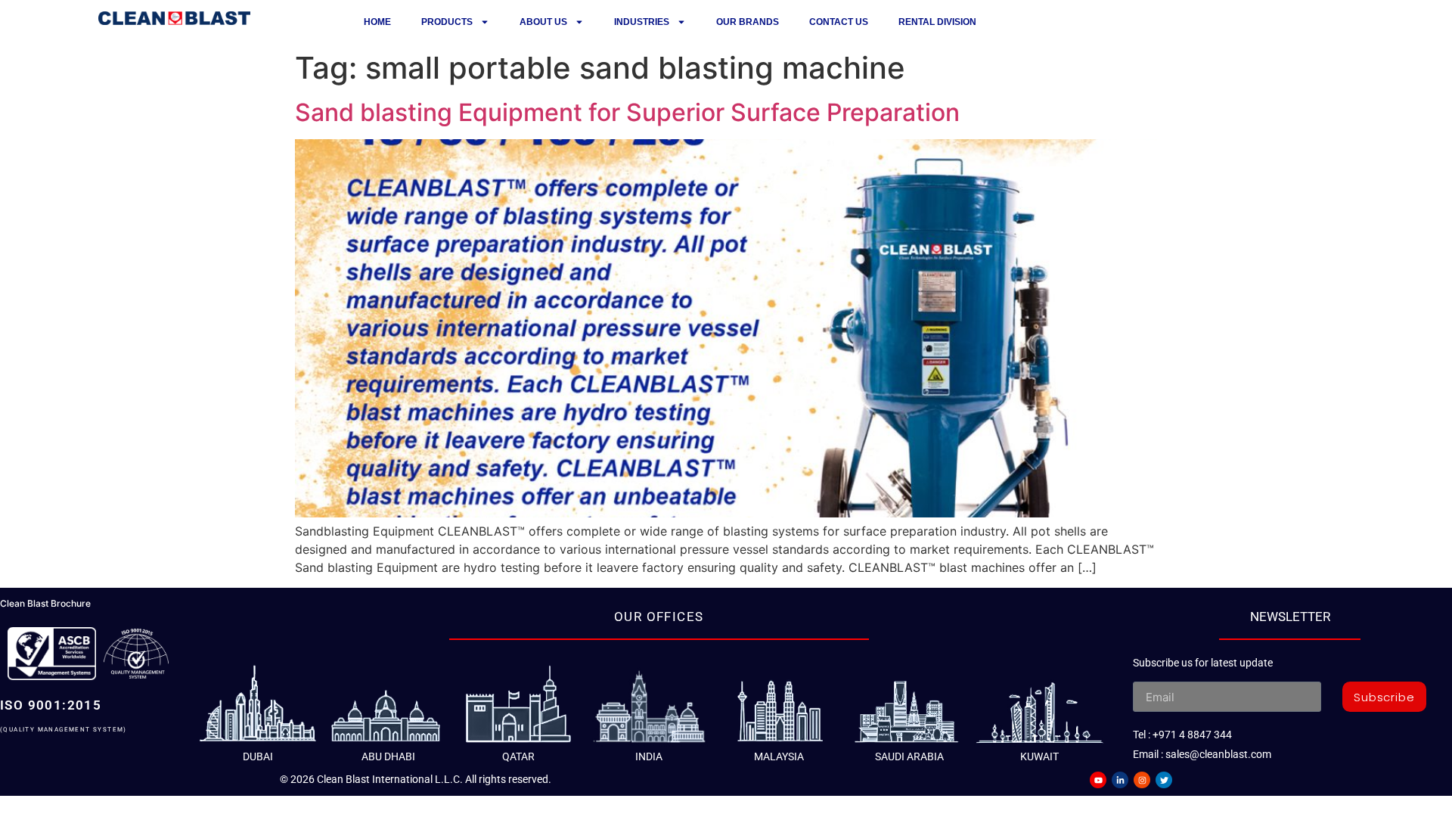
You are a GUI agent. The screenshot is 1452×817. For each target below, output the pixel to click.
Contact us (838, 22)
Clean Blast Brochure (45, 603)
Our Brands (747, 22)
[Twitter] (1164, 780)
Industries (641, 22)
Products (447, 22)
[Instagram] (1142, 780)
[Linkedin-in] (1120, 780)
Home (377, 22)
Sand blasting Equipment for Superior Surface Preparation (627, 112)
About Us (543, 22)
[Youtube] (1098, 780)
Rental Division (937, 22)
